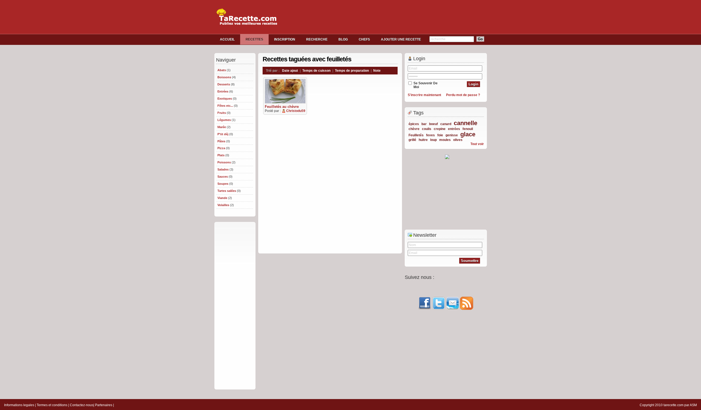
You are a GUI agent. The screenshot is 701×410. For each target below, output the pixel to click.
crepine (440, 129)
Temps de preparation (352, 71)
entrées (454, 129)
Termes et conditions (52, 405)
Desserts (223, 84)
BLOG (343, 39)
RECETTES (254, 39)
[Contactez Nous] (452, 309)
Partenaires (103, 405)
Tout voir (477, 144)
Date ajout (290, 71)
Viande (222, 198)
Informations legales (19, 405)
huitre (423, 140)
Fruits (221, 112)
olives (457, 140)
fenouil (467, 129)
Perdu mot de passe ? (463, 95)
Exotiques (224, 98)
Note (377, 71)
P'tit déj (222, 134)
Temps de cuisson (316, 71)
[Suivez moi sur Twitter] (438, 309)
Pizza (221, 148)
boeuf (433, 124)
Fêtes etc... (225, 105)
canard (445, 124)
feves (430, 135)
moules (445, 140)
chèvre (414, 129)
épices (414, 124)
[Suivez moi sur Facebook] (424, 309)
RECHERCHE (316, 39)
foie (440, 135)
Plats (221, 155)
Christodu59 (295, 111)
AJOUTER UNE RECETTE (401, 39)
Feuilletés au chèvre (282, 107)
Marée (221, 127)
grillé (412, 140)
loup (433, 140)
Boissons (224, 77)
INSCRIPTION (284, 39)
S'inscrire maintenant (424, 95)
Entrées (222, 91)
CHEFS (364, 39)
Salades (223, 169)
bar (424, 124)
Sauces (222, 176)
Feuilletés (416, 135)
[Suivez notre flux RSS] (466, 309)
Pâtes (221, 141)
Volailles (223, 205)
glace (467, 134)
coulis (426, 129)
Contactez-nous (81, 405)
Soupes (222, 183)
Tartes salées (226, 190)
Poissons (224, 162)
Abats (221, 70)
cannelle (465, 123)
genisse (452, 135)
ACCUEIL (227, 39)
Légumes (224, 120)
